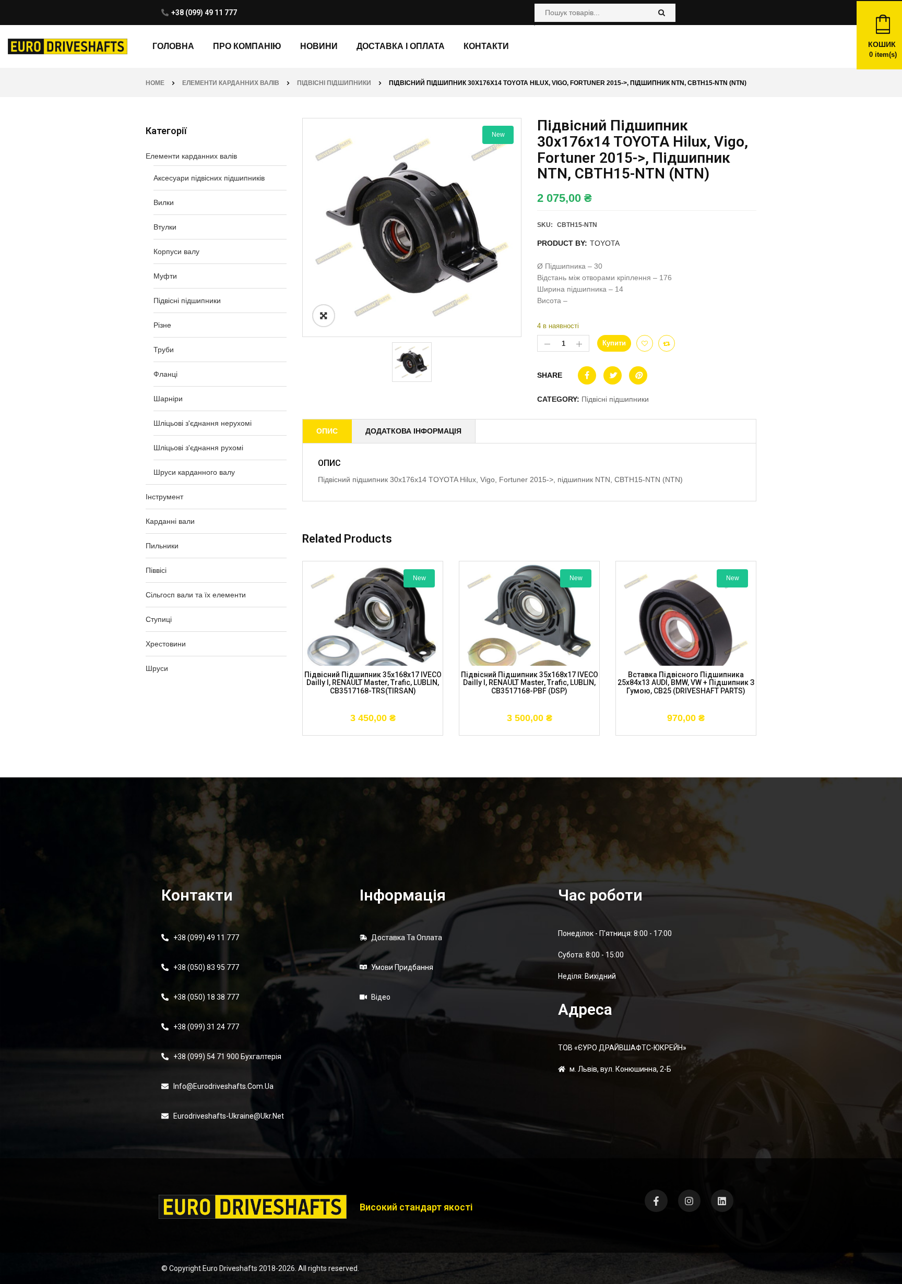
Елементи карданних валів (230, 83)
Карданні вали (170, 521)
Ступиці (159, 619)
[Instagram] (689, 1201)
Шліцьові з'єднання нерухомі (202, 423)
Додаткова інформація (413, 431)
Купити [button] (327, 730)
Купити (614, 343)
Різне (162, 325)
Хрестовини (166, 644)
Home (155, 83)
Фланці (165, 374)
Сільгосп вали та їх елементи (196, 595)
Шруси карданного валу (194, 472)
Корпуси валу (176, 251)
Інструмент (164, 497)
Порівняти (666, 343)
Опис (327, 431)
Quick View (419, 730)
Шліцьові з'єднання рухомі (198, 447)
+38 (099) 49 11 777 (204, 12)
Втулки (164, 227)
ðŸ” (323, 315)
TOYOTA (605, 243)
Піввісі (156, 570)
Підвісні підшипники (334, 83)
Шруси (157, 668)
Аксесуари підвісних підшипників (209, 178)
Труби (163, 349)
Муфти (165, 276)
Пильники (162, 546)
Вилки (163, 202)
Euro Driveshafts (230, 1268)
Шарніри (168, 398)
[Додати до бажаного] (644, 343)
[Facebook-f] (656, 1201)
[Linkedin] (722, 1201)
